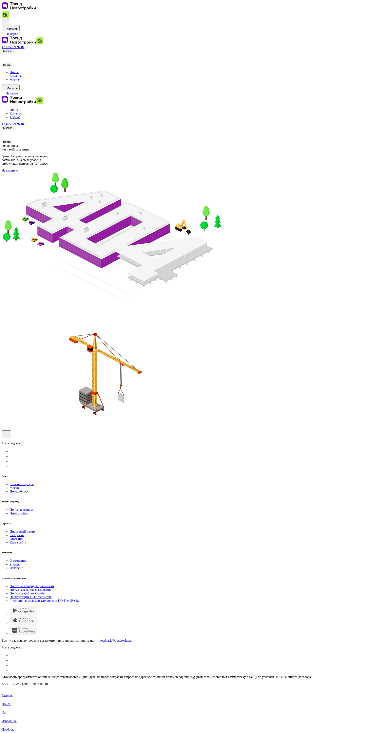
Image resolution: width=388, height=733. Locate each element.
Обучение (16, 538)
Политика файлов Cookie (27, 593)
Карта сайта (18, 542)
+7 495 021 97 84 (13, 47)
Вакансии (16, 568)
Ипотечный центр (22, 531)
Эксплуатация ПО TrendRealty (31, 597)
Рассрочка (17, 535)
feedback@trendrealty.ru (116, 640)
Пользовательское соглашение (30, 589)
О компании (18, 560)
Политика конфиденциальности (32, 586)
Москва (15, 487)
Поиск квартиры (21, 509)
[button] (10, 34)
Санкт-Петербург (22, 484)
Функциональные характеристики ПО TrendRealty (44, 600)
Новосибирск (19, 491)
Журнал (15, 564)
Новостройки (19, 513)
